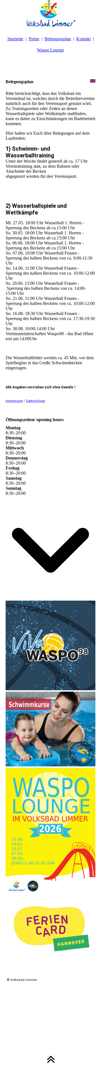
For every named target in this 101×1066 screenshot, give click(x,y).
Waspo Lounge (50, 50)
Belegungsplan (58, 38)
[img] (50, 14)
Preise (34, 38)
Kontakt (83, 38)
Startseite (15, 38)
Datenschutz (35, 401)
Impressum (14, 401)
